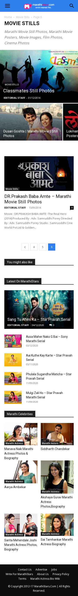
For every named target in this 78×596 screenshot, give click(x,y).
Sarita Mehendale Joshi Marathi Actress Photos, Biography (20, 544)
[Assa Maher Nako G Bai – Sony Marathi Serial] (13, 341)
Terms (22, 579)
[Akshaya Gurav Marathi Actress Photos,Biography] (57, 477)
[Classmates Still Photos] (39, 76)
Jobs (54, 569)
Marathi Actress (14, 443)
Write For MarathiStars (19, 574)
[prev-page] (25, 247)
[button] (7, 6)
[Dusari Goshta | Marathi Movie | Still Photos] (31, 124)
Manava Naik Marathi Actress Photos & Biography (18, 453)
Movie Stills (22, 17)
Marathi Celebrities (20, 414)
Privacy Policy (61, 574)
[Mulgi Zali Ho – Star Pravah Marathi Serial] (13, 397)
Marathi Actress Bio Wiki (45, 579)
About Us (43, 574)
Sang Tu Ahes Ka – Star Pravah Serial (38, 319)
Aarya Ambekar (15, 487)
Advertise (41, 569)
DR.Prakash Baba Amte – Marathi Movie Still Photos (37, 199)
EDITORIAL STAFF (14, 97)
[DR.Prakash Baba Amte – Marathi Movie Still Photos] (39, 173)
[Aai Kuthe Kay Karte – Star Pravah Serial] (13, 359)
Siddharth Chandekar (55, 449)
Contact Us (24, 569)
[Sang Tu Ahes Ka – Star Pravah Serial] (39, 309)
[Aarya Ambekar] (20, 471)
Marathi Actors (50, 443)
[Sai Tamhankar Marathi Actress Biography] (57, 525)
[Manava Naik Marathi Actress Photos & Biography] (20, 434)
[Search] (72, 6)
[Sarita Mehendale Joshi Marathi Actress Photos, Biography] (20, 525)
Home (8, 17)
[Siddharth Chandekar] (57, 434)
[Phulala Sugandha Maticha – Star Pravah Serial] (13, 378)
